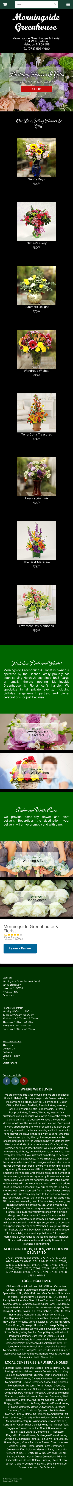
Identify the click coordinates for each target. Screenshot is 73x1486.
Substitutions (10, 1062)
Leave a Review (11, 1055)
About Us (8, 1045)
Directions (8, 995)
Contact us (9, 1048)
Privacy (7, 1059)
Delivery (7, 1052)
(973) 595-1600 (38, 48)
